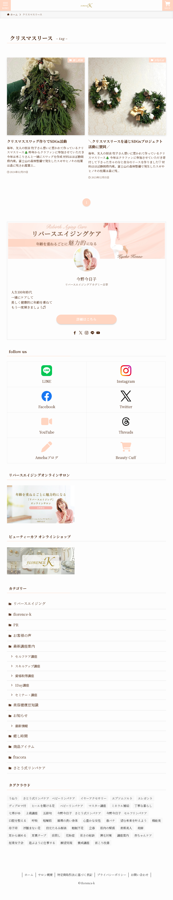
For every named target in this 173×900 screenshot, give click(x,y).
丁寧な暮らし (143, 806)
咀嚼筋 (47, 820)
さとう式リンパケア (29, 767)
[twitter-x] (80, 333)
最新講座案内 (24, 646)
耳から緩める (17, 835)
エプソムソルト (122, 798)
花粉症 (70, 835)
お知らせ (20, 715)
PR (15, 624)
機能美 (156, 820)
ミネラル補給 (120, 806)
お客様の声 (22, 635)
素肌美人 (126, 828)
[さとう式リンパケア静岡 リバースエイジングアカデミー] (86, 5)
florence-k (22, 614)
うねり (13, 798)
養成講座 (83, 843)
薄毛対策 (106, 835)
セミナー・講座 (26, 694)
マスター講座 (97, 806)
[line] (92, 333)
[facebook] (75, 333)
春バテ (110, 820)
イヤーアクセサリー (93, 798)
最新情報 (21, 725)
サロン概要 (45, 875)
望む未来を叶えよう (133, 820)
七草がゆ (14, 813)
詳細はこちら (86, 319)
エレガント (145, 798)
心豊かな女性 (92, 820)
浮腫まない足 (32, 828)
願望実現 (66, 843)
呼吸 (35, 820)
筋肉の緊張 (107, 828)
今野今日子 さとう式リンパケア (79, 813)
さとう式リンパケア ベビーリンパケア (49, 798)
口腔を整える (17, 820)
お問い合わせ (139, 875)
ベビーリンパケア (71, 806)
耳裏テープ (39, 835)
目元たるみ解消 (56, 828)
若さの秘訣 (87, 835)
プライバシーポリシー (111, 875)
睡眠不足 (78, 828)
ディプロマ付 (17, 806)
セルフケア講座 (26, 656)
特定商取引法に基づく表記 (74, 875)
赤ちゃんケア (143, 835)
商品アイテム (23, 746)
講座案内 (123, 835)
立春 (92, 828)
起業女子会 (16, 843)
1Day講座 (22, 685)
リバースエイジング (29, 603)
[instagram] (86, 333)
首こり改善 (102, 843)
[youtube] (98, 333)
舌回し (56, 835)
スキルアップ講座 (27, 666)
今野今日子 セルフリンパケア (126, 813)
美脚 (140, 828)
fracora (19, 757)
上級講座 (32, 813)
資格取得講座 (24, 675)
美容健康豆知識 (26, 704)
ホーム (29, 875)
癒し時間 (20, 736)
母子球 (13, 828)
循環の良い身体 (67, 820)
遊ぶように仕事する (42, 843)
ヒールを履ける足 (43, 806)
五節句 (47, 813)
